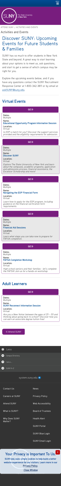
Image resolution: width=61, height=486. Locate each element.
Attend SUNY (7, 27)
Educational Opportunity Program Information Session (29, 123)
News (35, 388)
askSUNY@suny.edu (13, 89)
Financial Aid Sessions (14, 227)
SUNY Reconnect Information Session (22, 305)
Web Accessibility (42, 403)
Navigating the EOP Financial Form (20, 192)
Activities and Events (27, 27)
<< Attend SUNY (13, 331)
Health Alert (39, 418)
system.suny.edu (28, 377)
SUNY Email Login (42, 440)
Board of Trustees (42, 411)
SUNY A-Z (10, 368)
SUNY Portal (39, 426)
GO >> (30, 109)
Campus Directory (13, 356)
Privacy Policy (30, 466)
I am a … (9, 362)
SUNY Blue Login (41, 433)
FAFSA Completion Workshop (17, 260)
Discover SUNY (11, 155)
